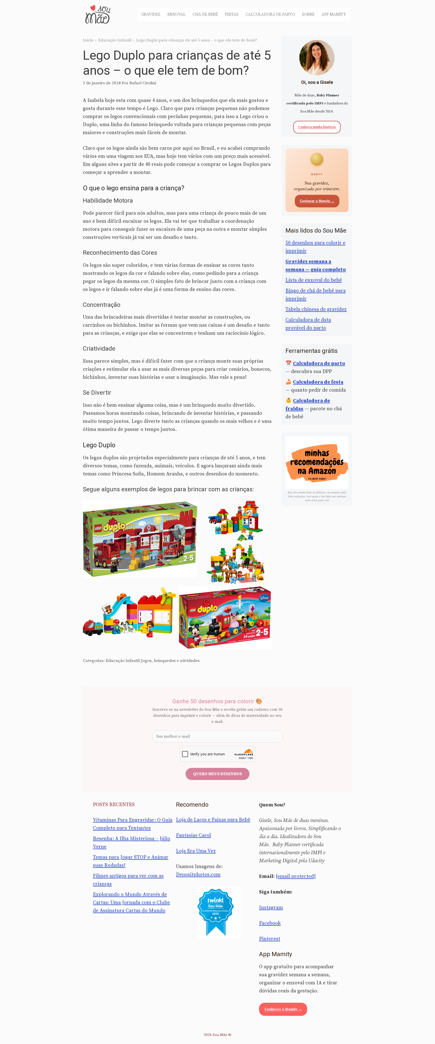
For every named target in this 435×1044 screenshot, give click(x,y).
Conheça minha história (317, 127)
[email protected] (296, 876)
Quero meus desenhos (217, 773)
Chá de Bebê (205, 14)
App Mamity (333, 14)
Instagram (271, 908)
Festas (231, 14)
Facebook (270, 923)
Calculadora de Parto (270, 14)
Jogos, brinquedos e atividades (170, 660)
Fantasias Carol (193, 835)
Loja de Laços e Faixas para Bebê (213, 820)
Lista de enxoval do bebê (313, 280)
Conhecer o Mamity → (317, 201)
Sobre (308, 14)
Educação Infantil (114, 40)
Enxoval (176, 14)
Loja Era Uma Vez (196, 851)
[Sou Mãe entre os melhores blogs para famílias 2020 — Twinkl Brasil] (217, 912)
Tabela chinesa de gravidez (316, 309)
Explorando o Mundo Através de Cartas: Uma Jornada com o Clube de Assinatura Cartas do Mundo (131, 902)
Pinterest (269, 939)
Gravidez (150, 14)
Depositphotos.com (198, 875)
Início (88, 40)
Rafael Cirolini (142, 83)
